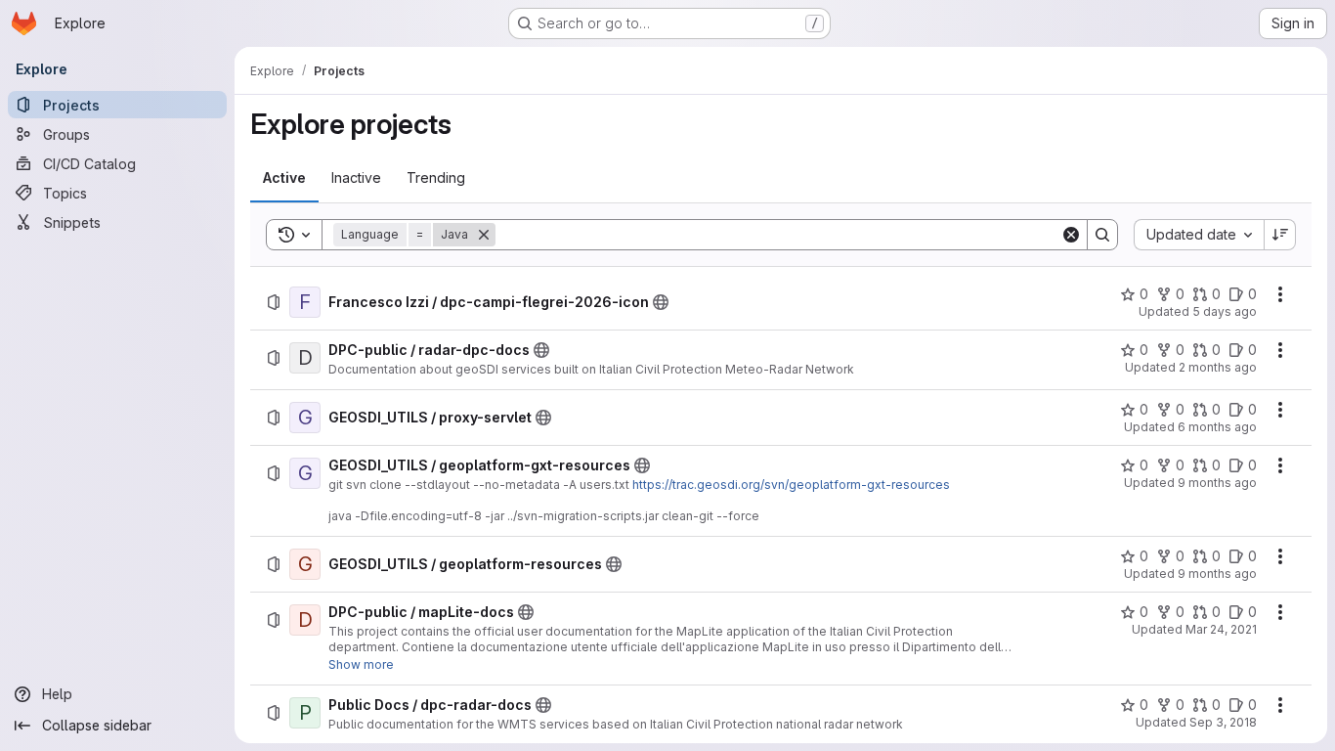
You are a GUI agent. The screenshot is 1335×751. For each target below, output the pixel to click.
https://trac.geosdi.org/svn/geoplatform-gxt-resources (791, 484)
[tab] (284, 178)
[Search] (1102, 234)
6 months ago (1217, 427)
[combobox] (1199, 234)
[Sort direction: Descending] (1280, 234)
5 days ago (1224, 311)
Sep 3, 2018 (1223, 722)
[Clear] (1071, 234)
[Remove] (483, 234)
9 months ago (1217, 482)
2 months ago (1218, 367)
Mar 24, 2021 (1221, 629)
